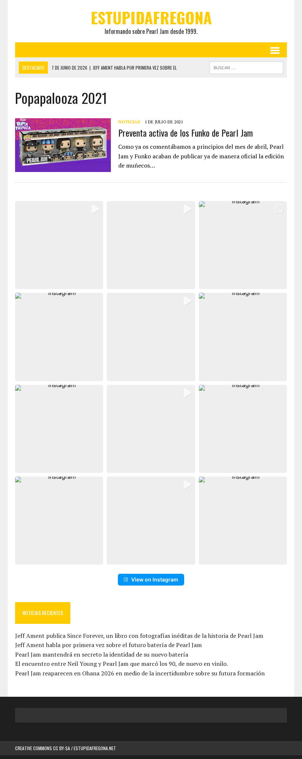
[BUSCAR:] (246, 66)
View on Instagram (154, 579)
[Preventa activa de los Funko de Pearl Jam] (63, 167)
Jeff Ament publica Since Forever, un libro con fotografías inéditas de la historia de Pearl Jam (139, 636)
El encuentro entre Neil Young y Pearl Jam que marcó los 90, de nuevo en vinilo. (121, 664)
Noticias (129, 121)
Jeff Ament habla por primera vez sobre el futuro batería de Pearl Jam (108, 645)
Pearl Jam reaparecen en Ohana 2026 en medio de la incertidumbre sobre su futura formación (140, 673)
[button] (59, 245)
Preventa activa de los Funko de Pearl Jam (185, 132)
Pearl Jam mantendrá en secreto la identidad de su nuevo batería (101, 654)
